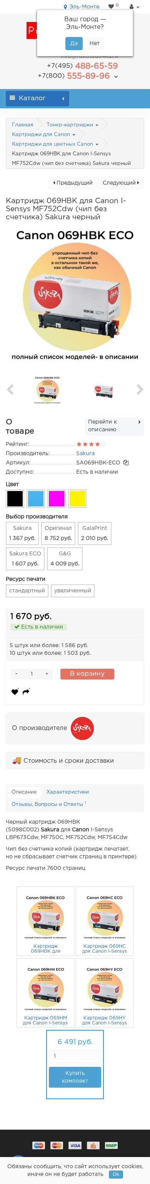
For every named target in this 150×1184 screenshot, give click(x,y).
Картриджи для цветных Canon (53, 144)
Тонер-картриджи (71, 125)
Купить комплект (75, 1077)
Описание (24, 792)
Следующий (120, 183)
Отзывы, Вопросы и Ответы (49, 804)
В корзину (87, 674)
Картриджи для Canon (42, 135)
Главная (22, 125)
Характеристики (68, 792)
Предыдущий (74, 183)
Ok (116, 1174)
